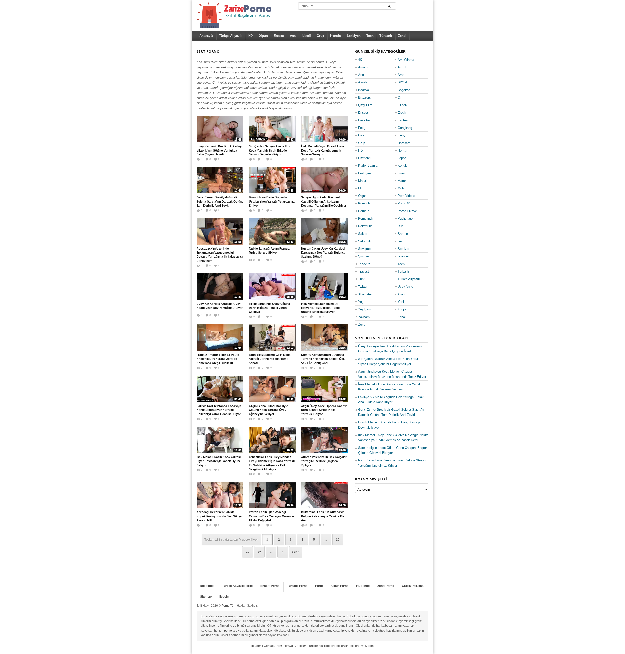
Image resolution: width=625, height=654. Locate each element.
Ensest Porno (269, 586)
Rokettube (365, 226)
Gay (361, 135)
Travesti (364, 271)
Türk (361, 279)
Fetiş (361, 128)
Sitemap (206, 596)
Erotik (402, 112)
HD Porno (363, 586)
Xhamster (365, 294)
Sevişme (364, 249)
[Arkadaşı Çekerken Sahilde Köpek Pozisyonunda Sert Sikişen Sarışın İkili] (220, 494)
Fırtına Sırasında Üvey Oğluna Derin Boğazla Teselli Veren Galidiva (269, 308)
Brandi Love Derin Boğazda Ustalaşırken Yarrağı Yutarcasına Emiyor (272, 201)
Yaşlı (361, 302)
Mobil (401, 188)
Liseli (306, 36)
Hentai (402, 150)
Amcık (402, 67)
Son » (296, 551)
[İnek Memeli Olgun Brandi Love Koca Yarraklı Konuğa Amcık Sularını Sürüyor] (324, 129)
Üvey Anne (405, 286)
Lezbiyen (354, 36)
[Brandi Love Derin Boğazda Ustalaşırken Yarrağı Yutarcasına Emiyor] (272, 180)
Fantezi (403, 120)
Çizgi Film (365, 105)
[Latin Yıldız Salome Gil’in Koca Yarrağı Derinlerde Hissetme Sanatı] (272, 337)
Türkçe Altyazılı (230, 36)
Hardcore (404, 143)
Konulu (335, 36)
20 (247, 551)
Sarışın (403, 233)
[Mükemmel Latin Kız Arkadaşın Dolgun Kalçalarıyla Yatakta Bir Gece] (324, 494)
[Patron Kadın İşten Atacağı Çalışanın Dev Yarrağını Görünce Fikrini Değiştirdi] (272, 494)
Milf (360, 188)
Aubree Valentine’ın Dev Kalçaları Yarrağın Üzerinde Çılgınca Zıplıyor (324, 461)
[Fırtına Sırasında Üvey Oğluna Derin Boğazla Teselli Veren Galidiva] (272, 286)
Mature (402, 181)
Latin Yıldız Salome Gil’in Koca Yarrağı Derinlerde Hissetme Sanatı (270, 359)
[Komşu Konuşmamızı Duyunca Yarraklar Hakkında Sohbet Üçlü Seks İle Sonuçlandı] (324, 337)
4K (360, 59)
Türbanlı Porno (297, 586)
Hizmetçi (364, 158)
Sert (401, 241)
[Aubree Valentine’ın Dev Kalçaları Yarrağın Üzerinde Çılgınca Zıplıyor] (324, 439)
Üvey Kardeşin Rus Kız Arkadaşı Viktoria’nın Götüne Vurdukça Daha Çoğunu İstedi (219, 150)
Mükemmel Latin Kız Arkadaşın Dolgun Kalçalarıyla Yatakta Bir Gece (322, 516)
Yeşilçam (364, 309)
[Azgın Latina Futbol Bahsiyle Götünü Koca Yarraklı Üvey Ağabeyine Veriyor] (272, 388)
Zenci (402, 36)
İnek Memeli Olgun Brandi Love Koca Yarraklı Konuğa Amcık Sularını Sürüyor (322, 150)
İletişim (224, 596)
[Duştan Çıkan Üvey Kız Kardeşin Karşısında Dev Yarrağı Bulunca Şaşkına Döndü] (324, 231)
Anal (293, 36)
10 (337, 539)
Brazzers (364, 97)
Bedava (363, 90)
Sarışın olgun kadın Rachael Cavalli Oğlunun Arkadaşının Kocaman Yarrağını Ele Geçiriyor (323, 201)
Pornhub (364, 203)
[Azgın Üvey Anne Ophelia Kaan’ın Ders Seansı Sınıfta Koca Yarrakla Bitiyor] (324, 388)
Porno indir (365, 218)
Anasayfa (206, 36)
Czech (402, 105)
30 (259, 551)
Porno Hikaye (407, 211)
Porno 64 (404, 203)
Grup (320, 36)
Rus (400, 226)
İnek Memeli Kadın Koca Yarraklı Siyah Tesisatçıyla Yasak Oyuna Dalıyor (219, 461)
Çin (400, 97)
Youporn (364, 317)
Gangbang (405, 128)
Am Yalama (406, 59)
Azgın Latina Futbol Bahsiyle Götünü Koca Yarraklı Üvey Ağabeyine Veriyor (268, 410)
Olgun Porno (339, 586)
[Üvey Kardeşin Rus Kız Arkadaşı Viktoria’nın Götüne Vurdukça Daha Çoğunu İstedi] (220, 129)
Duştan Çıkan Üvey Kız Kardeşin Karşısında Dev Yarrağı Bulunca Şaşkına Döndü (323, 253)
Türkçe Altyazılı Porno (237, 586)
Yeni (401, 302)
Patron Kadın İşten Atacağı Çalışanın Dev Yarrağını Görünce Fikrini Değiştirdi (271, 516)
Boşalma (404, 90)
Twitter (362, 286)
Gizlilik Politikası (413, 586)
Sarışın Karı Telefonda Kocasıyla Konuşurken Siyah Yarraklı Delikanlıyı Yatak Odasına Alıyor (219, 410)
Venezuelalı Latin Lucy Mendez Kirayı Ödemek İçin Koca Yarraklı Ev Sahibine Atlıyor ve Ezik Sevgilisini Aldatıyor (272, 463)
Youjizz (403, 309)
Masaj (362, 181)
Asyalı (362, 82)
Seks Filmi (365, 241)
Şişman (363, 256)
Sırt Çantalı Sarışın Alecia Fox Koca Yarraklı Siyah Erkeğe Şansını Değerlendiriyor (269, 150)
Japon (402, 158)
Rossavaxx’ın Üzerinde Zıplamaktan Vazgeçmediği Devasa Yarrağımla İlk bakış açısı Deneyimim (220, 255)
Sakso (362, 233)
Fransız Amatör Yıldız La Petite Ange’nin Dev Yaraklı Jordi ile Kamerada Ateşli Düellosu (218, 359)
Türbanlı (385, 36)
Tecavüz (364, 264)
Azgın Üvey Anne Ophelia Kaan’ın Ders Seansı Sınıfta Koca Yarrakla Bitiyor (324, 410)
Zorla (361, 324)
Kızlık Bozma (367, 165)
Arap (401, 75)
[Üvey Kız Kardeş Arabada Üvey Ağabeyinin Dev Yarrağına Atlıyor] (220, 286)
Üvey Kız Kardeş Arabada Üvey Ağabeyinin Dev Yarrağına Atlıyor (220, 306)
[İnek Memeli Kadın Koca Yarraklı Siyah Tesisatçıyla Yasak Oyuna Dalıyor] (220, 439)
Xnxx (401, 294)
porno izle (230, 630)
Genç (401, 135)
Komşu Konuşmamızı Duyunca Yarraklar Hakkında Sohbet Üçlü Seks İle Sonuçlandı (323, 359)
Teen (370, 36)
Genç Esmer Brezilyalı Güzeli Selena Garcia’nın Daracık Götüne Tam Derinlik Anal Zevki (220, 201)
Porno (319, 586)
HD (250, 36)
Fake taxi (364, 120)
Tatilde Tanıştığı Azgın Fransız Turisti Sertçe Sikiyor (269, 251)
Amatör (363, 67)
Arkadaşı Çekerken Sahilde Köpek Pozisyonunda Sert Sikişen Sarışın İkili (220, 516)
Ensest (279, 36)
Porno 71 (364, 211)
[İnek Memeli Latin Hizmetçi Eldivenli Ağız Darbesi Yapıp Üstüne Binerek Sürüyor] (324, 286)
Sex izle (403, 249)
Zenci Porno (385, 586)
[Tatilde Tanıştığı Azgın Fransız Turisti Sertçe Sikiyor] (272, 231)
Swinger (403, 256)
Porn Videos (406, 196)
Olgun (263, 36)
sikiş (351, 630)
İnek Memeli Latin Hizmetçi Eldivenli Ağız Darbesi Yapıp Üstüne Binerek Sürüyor (320, 308)
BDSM (402, 82)
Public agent (406, 218)
